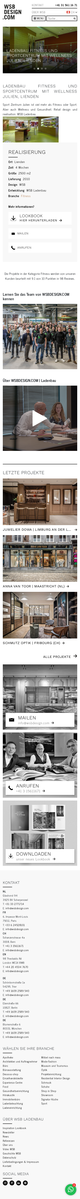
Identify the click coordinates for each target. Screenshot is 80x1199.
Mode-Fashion (49, 1061)
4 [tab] (46, 69)
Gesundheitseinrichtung (16, 1091)
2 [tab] (38, 69)
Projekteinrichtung (51, 1074)
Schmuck (46, 1082)
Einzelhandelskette (13, 1078)
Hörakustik (9, 1095)
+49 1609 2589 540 (17, 990)
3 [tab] (42, 69)
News (6, 1136)
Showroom (47, 1095)
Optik (44, 1070)
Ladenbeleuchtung (13, 1103)
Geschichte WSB (12, 1153)
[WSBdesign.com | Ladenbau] (12, 12)
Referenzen (9, 1140)
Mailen (22, 233)
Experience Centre (13, 1082)
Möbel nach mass (51, 1057)
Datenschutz (9, 1157)
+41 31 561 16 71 (66, 5)
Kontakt (38, 5)
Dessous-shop (10, 1074)
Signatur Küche (49, 1099)
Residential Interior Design (55, 1078)
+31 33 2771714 (14, 904)
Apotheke (8, 1057)
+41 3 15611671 (14, 946)
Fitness (26, 195)
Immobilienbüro (11, 1099)
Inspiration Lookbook (14, 1128)
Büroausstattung (12, 1070)
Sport (44, 1103)
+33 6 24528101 (15, 925)
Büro (5, 1065)
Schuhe (45, 1086)
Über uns (8, 1144)
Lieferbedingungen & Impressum (21, 1161)
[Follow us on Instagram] (5, 1183)
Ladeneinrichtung (12, 1107)
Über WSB (38, 12)
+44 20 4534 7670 (16, 967)
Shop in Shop (48, 1091)
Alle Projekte (57, 657)
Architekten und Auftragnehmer (20, 1061)
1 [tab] (34, 69)
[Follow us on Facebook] (11, 1183)
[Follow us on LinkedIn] (18, 1183)
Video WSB (9, 1149)
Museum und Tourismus (54, 1065)
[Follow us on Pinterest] (25, 1183)
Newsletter (8, 1132)
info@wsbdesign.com (17, 908)
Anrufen (23, 247)
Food (5, 1086)
